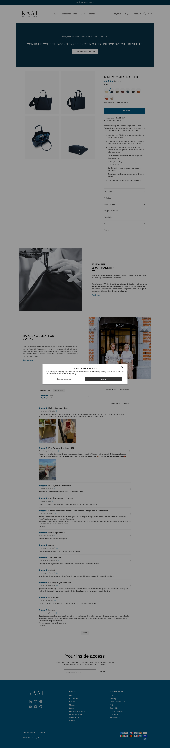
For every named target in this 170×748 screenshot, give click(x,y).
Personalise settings (64, 379)
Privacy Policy (71, 374)
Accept (103, 379)
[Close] (122, 367)
